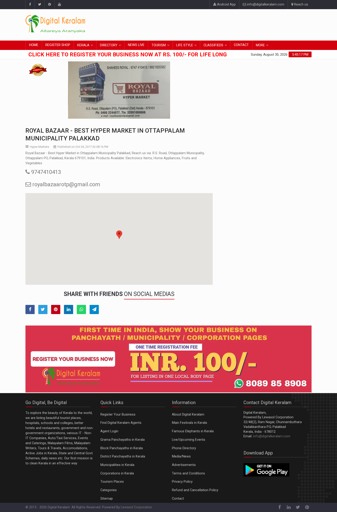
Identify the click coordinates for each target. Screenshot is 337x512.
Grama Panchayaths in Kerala (122, 440)
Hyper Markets (39, 146)
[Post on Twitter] (42, 309)
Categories (108, 490)
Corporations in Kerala (117, 473)
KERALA (83, 45)
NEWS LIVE (136, 45)
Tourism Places (112, 482)
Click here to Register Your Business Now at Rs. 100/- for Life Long (127, 54)
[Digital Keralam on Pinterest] (49, 4)
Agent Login (109, 431)
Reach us (300, 4)
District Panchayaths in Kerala (122, 456)
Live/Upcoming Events (188, 440)
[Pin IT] (55, 309)
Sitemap (106, 499)
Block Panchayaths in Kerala (121, 448)
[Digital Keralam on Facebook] (29, 4)
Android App (226, 4)
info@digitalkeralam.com (265, 4)
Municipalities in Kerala (117, 465)
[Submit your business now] (168, 359)
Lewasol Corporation (136, 507)
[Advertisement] (228, 24)
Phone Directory (184, 448)
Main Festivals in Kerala (189, 423)
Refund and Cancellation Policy (195, 490)
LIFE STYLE (184, 45)
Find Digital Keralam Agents (120, 423)
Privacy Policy (182, 482)
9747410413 (45, 172)
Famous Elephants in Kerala (193, 431)
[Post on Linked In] (68, 309)
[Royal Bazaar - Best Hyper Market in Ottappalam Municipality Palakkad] (119, 90)
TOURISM (159, 45)
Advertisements (184, 465)
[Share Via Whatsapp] (81, 309)
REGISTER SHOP (57, 45)
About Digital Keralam (188, 414)
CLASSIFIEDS (213, 45)
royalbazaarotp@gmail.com (65, 184)
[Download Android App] (266, 470)
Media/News (181, 456)
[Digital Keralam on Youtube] (59, 4)
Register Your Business (117, 414)
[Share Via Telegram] (94, 309)
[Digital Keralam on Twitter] (39, 4)
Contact (178, 499)
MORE (260, 45)
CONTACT (241, 45)
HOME (33, 45)
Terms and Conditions (188, 473)
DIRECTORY (108, 45)
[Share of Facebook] (30, 309)
